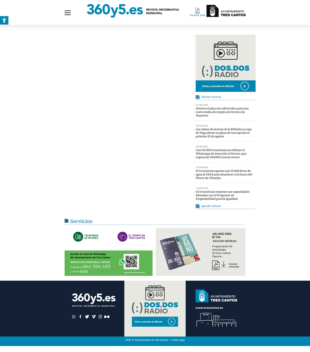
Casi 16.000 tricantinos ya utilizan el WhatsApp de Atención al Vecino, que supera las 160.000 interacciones (221, 153)
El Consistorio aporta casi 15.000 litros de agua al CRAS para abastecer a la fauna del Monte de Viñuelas (224, 174)
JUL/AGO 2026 (197, 15)
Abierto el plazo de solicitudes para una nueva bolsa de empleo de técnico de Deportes (222, 112)
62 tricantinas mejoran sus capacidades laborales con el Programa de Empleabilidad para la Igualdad (223, 195)
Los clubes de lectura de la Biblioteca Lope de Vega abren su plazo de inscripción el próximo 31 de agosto (224, 133)
